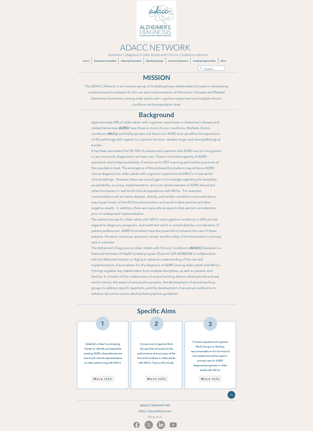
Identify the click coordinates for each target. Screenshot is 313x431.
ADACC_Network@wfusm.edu (154, 410)
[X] (149, 425)
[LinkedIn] (161, 425)
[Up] (231, 395)
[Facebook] (136, 425)
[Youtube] (173, 425)
